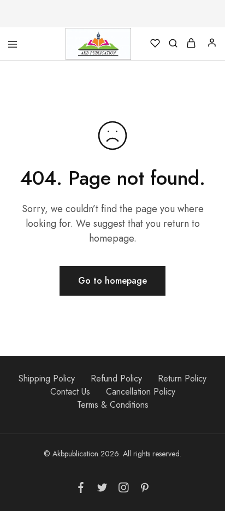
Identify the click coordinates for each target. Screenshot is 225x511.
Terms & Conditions (113, 404)
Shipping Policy (47, 378)
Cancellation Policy (140, 391)
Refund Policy (116, 378)
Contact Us (70, 391)
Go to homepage (112, 280)
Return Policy (182, 378)
